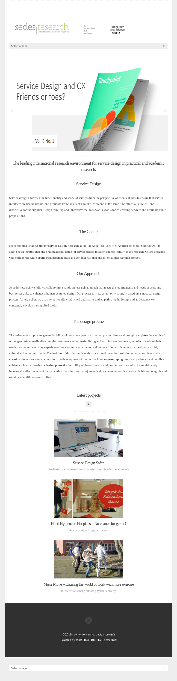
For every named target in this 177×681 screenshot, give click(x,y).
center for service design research (94, 634)
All (88, 404)
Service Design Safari (88, 463)
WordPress (82, 639)
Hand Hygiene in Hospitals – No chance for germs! (88, 523)
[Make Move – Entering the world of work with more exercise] (88, 559)
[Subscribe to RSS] (88, 622)
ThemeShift (109, 639)
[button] (12, 109)
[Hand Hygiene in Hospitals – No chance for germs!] (88, 498)
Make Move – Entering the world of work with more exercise (89, 584)
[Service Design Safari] (88, 438)
